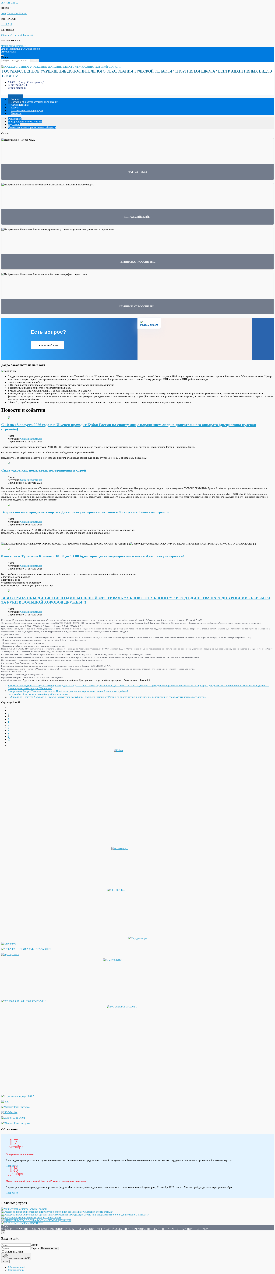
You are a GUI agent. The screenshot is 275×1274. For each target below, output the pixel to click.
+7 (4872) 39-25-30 (18, 85)
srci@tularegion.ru (17, 88)
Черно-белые (8, 46)
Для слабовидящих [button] (11, 48)
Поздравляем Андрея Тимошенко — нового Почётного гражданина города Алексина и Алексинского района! (68, 691)
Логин (34, 1244)
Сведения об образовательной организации (34, 102)
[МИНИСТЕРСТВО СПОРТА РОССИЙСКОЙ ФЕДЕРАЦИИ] (36, 1220)
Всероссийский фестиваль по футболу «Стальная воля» (38, 694)
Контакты (16, 113)
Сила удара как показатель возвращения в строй (43, 470)
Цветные (21, 46)
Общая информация (31, 438)
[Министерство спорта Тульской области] (24, 1209)
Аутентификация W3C (19, 1258)
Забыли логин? (16, 1270)
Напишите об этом (48, 345)
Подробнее (12, 1192)
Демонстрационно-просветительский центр (32, 127)
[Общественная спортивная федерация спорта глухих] (31, 1217)
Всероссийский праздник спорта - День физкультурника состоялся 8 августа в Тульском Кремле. (85, 512)
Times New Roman (17, 13)
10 (9, 739)
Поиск (4, 57)
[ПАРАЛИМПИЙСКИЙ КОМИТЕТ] (22, 1223)
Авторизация (8, 51)
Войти (5, 1261)
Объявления (14, 118)
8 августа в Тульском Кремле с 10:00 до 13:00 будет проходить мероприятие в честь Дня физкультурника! (92, 556)
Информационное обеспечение (25, 121)
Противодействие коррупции (27, 110)
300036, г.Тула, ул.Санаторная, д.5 (26, 82)
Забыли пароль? (16, 1267)
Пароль (35, 1248)
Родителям (14, 124)
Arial (3, 13)
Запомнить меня (13, 1251)
